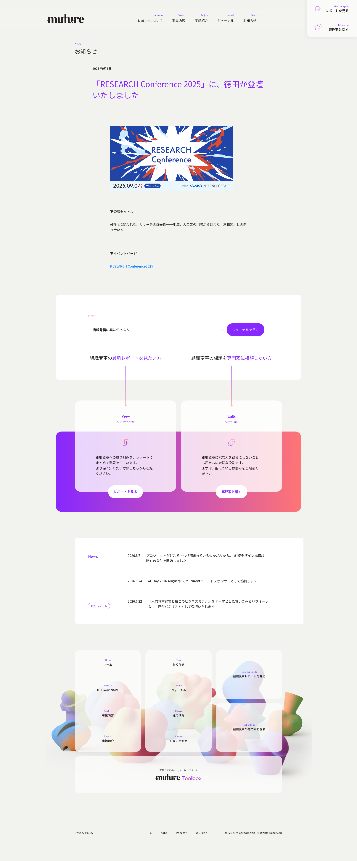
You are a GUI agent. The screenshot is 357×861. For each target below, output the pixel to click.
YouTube (201, 833)
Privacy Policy (84, 833)
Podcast (181, 833)
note (164, 833)
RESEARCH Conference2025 (131, 266)
